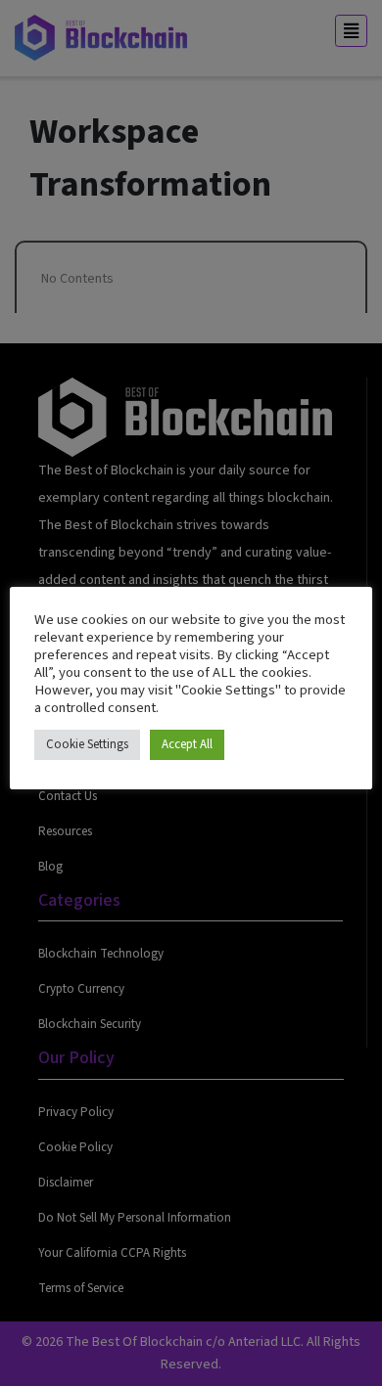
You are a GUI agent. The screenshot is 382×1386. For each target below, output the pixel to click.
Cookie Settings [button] (87, 744)
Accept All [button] (187, 744)
